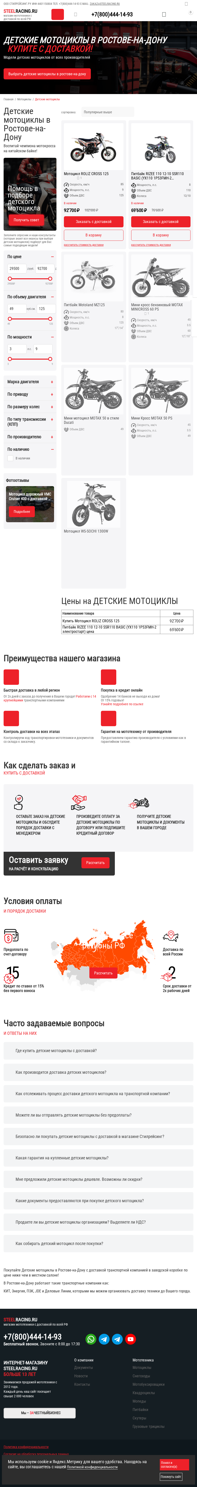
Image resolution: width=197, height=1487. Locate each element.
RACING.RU (20, 11)
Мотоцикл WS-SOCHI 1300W (86, 531)
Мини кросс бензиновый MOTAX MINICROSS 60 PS (157, 307)
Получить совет (26, 220)
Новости (81, 1376)
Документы (83, 1367)
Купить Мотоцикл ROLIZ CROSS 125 (90, 621)
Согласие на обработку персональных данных (36, 1454)
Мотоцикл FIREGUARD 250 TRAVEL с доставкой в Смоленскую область (29, 496)
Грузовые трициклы (149, 1426)
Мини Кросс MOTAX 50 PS (151, 418)
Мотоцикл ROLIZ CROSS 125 (86, 174)
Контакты (82, 1384)
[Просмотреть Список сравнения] (152, 14)
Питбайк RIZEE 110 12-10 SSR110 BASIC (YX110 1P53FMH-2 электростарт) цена (109, 629)
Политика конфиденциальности (26, 1447)
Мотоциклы (24, 99)
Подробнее (22, 511)
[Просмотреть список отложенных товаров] (164, 14)
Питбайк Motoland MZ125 (84, 305)
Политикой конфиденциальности (92, 1467)
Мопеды (139, 1401)
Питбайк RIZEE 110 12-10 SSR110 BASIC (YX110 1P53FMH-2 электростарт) (157, 176)
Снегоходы (141, 1376)
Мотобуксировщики (149, 1384)
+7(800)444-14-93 (69, 4)
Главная (8, 99)
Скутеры (139, 1418)
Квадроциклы (144, 1393)
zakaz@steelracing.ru (105, 4)
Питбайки (140, 1409)
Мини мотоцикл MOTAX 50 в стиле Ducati (91, 420)
